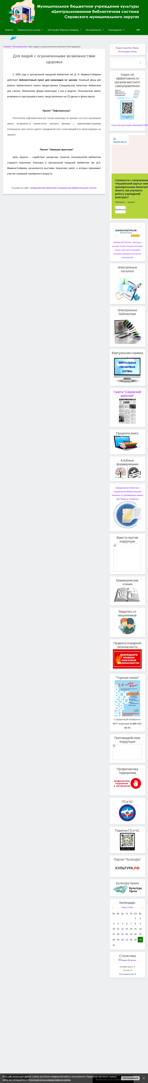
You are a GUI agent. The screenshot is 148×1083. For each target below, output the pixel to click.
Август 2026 (127, 907)
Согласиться (130, 1078)
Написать (120, 209)
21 (131, 934)
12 (122, 929)
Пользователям (20, 46)
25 (118, 939)
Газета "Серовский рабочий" (127, 394)
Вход (134, 51)
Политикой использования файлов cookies (49, 1080)
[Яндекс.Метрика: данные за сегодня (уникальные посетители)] (127, 960)
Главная (7, 46)
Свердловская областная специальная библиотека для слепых (63, 187)
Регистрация (124, 51)
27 (127, 939)
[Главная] (74, 22)
